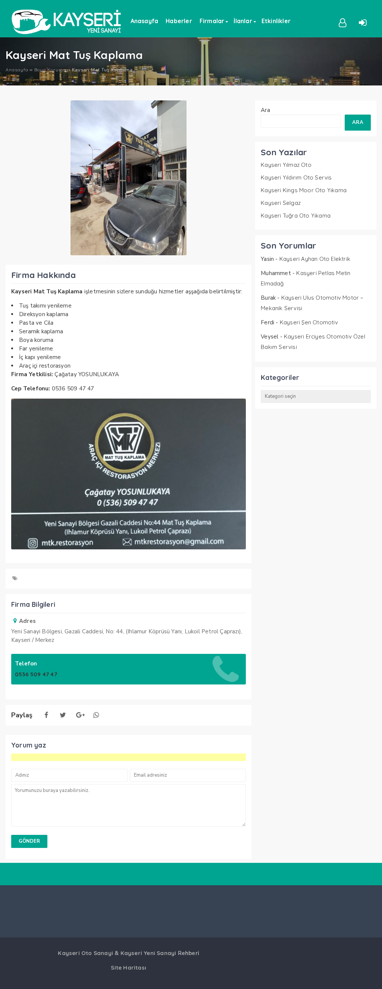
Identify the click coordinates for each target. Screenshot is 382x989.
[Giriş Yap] (362, 22)
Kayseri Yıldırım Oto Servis (296, 177)
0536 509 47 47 (36, 674)
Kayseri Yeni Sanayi (148, 953)
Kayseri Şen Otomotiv (309, 322)
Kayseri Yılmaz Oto (286, 164)
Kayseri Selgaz (281, 202)
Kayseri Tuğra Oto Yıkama (296, 215)
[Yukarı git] (368, 975)
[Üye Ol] (342, 22)
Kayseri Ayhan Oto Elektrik (314, 258)
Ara (265, 110)
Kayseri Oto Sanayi (85, 953)
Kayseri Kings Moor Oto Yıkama (304, 190)
